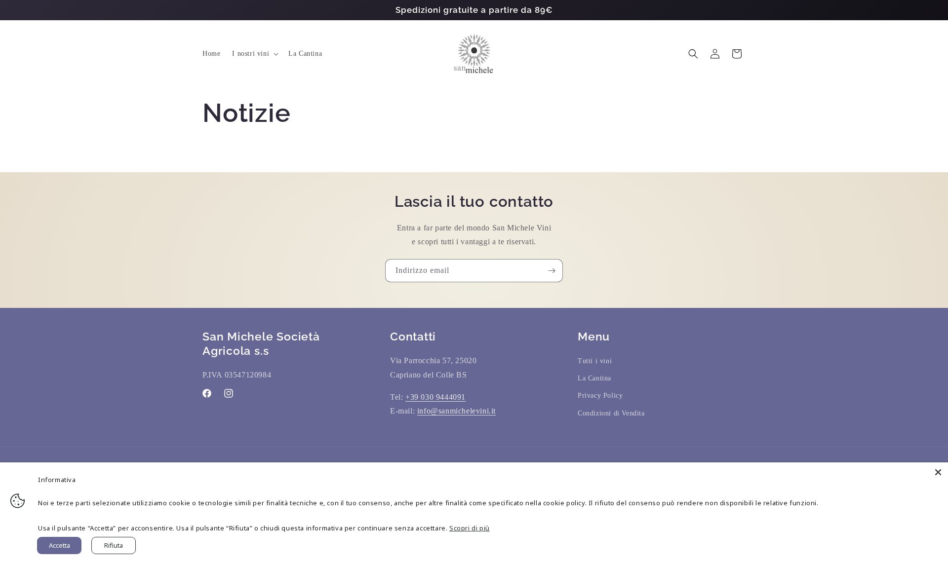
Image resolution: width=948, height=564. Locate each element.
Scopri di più (469, 528)
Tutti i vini (595, 361)
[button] (254, 53)
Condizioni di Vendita (611, 413)
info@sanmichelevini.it (456, 411)
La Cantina (594, 378)
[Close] (938, 472)
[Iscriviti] (551, 270)
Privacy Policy (600, 395)
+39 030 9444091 (435, 397)
